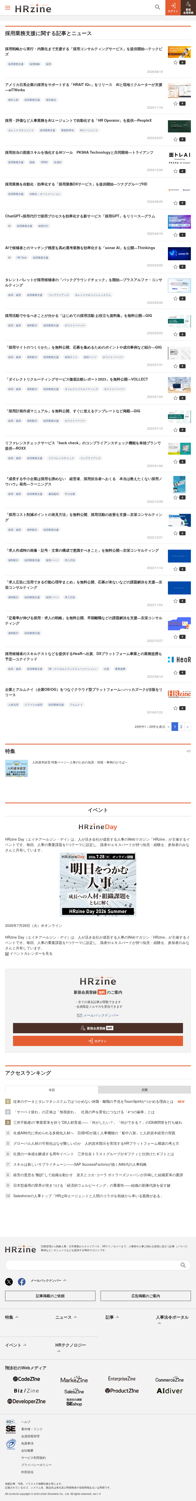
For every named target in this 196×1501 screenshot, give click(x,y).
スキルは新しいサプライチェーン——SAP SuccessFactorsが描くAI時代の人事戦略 (80, 1164)
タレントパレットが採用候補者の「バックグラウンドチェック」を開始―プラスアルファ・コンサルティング (83, 282)
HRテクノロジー (70, 1345)
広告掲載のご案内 (145, 1295)
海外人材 (13, 100)
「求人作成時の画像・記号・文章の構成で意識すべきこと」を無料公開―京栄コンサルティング (82, 550)
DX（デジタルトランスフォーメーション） (73, 669)
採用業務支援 (15, 64)
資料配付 (32, 325)
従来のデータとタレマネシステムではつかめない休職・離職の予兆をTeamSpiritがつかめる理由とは (93, 1101)
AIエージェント (89, 130)
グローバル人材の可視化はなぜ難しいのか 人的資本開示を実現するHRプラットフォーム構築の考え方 (96, 1143)
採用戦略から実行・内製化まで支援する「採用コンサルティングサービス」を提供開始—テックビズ (83, 51)
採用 (48, 64)
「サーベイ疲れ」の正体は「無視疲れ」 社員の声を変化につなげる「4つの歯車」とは (84, 1111)
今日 (52, 1089)
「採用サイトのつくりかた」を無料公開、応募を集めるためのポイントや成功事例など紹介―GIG (83, 347)
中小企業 (70, 494)
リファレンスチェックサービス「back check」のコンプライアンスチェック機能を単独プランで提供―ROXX (83, 445)
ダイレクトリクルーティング (81, 389)
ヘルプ (25, 1421)
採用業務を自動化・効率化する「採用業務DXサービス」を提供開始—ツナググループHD (76, 183)
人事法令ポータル (172, 1317)
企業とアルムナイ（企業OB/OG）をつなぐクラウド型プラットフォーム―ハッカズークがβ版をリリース (84, 692)
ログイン (100, 1041)
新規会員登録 (99, 1028)
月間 (144, 1089)
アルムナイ (76, 704)
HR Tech (22, 257)
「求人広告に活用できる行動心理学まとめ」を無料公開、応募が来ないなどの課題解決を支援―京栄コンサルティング (83, 584)
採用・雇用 (14, 295)
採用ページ (90, 357)
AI (9, 226)
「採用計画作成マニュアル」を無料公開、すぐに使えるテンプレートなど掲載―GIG (72, 410)
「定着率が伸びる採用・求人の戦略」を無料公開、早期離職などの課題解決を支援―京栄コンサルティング (83, 620)
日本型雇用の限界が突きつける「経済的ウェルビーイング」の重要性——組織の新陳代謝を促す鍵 (91, 1185)
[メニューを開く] (7, 7)
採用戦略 (35, 64)
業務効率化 (67, 130)
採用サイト (71, 357)
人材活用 (13, 704)
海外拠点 (51, 100)
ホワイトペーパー (75, 325)
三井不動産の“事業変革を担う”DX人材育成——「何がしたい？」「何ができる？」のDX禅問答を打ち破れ (97, 1122)
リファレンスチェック (61, 458)
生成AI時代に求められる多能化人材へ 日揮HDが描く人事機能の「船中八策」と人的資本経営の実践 (94, 1132)
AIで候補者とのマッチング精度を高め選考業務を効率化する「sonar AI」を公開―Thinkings (80, 247)
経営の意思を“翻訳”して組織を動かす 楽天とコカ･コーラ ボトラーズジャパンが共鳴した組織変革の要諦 (98, 1174)
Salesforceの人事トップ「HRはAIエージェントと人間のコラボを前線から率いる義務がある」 (88, 1195)
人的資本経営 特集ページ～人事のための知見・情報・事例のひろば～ (80, 762)
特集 (9, 1317)
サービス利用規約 (33, 1457)
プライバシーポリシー (36, 1464)
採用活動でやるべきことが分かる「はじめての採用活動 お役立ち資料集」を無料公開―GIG (78, 315)
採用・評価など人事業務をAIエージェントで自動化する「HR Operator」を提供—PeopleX (78, 120)
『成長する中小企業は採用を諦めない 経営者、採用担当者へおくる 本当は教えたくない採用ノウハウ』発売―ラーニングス (83, 481)
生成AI (58, 162)
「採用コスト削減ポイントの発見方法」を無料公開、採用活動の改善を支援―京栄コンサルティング (83, 517)
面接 (32, 162)
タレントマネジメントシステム (93, 295)
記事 (110, 1317)
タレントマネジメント (21, 130)
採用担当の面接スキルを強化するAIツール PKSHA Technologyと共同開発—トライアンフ (79, 152)
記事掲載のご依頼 (50, 1295)
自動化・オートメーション (45, 194)
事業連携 (120, 669)
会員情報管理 (30, 1436)
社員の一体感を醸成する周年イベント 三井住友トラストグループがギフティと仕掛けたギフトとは (93, 1153)
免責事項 (27, 1443)
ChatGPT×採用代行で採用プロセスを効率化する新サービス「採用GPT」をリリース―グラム (80, 215)
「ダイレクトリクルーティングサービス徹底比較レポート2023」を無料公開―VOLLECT (76, 379)
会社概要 (27, 1450)
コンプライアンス (58, 295)
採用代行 (43, 226)
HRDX (44, 162)
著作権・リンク (32, 1429)
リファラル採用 (33, 704)
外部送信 (27, 1472)
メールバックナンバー (101, 1015)
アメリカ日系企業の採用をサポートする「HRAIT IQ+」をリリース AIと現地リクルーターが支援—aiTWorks (83, 87)
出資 (106, 669)
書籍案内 (53, 494)
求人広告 (70, 560)
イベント (13, 1345)
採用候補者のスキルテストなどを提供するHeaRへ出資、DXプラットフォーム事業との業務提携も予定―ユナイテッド (83, 656)
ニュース (63, 1317)
